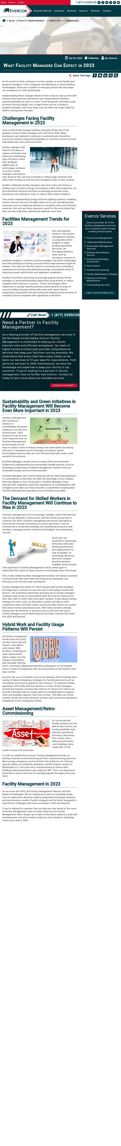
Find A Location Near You (99, 293)
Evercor (113, 58)
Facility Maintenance (99, 116)
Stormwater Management (101, 191)
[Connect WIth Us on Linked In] (106, 2)
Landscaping (94, 125)
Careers (11, 2)
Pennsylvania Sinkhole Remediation (100, 178)
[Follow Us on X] (110, 2)
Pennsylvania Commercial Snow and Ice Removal (102, 151)
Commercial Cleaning (98, 270)
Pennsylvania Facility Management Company (100, 158)
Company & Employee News (99, 102)
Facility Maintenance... (32, 21)
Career (91, 90)
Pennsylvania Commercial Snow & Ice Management (102, 144)
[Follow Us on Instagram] (114, 2)
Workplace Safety (97, 204)
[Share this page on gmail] (116, 75)
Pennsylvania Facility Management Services (100, 165)
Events (91, 112)
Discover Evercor (43, 11)
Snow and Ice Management (94, 185)
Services (71, 11)
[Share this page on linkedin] (105, 75)
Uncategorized (95, 200)
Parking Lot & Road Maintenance (96, 279)
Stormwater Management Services (100, 247)
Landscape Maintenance (99, 242)
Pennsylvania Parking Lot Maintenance (101, 171)
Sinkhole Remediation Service (98, 253)
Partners (95, 11)
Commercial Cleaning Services (99, 95)
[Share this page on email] (110, 75)
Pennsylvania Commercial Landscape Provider (102, 137)
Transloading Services (98, 285)
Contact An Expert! (63, 385)
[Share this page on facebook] (94, 75)
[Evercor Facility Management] (15, 11)
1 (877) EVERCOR (86, 2)
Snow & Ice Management (100, 238)
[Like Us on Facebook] (103, 2)
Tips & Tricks (94, 195)
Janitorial (92, 121)
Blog (12, 21)
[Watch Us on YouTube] (118, 2)
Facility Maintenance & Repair (102, 274)
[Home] (4, 21)
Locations (59, 11)
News (3, 2)
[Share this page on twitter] (100, 75)
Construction (94, 108)
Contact (21, 2)
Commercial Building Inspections (97, 260)
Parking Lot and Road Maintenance (99, 130)
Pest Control (93, 266)
